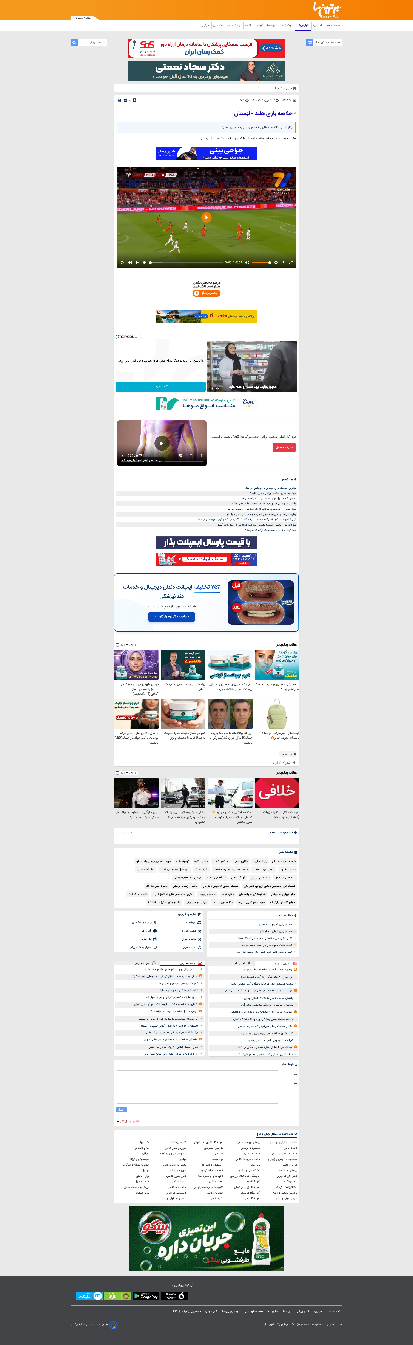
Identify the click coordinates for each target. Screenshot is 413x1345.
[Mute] (217, 388)
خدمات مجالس (214, 1193)
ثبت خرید (161, 387)
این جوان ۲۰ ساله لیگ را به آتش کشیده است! (266, 977)
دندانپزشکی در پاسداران (252, 894)
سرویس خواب (178, 1170)
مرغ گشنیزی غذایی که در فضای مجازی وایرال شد (265, 1054)
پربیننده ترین (187, 963)
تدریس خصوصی (213, 1148)
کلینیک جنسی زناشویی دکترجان (220, 886)
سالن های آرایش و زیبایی (282, 1142)
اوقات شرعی (189, 947)
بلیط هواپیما (260, 861)
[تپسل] (117, 337)
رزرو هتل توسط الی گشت (174, 869)
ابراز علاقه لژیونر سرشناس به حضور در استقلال (172, 1032)
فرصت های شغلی (254, 1311)
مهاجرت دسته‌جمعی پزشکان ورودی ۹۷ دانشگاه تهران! (263, 1019)
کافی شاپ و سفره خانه (210, 1176)
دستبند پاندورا (288, 869)
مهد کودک (217, 1159)
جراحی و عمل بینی (196, 902)
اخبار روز (318, 25)
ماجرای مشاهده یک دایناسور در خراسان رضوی (170, 1039)
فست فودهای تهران (212, 1170)
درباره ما (287, 1311)
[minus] (125, 100)
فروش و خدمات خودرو (136, 1187)
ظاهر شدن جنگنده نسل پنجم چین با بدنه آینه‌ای (266, 1033)
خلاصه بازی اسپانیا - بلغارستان (275, 924)
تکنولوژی (218, 25)
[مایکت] (89, 1297)
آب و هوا (146, 930)
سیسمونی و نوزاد (139, 1159)
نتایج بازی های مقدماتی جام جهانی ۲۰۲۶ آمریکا (265, 938)
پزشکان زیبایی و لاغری (284, 1193)
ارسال (121, 1109)
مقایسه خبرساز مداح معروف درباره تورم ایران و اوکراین (261, 1012)
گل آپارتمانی (238, 877)
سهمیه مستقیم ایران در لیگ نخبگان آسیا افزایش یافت (262, 984)
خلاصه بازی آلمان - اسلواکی (276, 931)
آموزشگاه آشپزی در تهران (208, 1142)
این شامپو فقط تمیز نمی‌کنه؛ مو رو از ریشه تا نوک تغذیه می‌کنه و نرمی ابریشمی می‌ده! (247, 519)
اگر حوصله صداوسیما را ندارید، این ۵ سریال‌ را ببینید (169, 1019)
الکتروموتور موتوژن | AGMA (164, 902)
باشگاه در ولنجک (216, 877)
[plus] (135, 100)
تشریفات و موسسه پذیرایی (208, 1187)
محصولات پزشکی (250, 1148)
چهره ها (272, 25)
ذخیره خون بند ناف (157, 886)
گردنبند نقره (182, 861)
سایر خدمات (142, 1193)
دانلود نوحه (227, 894)
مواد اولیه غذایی (145, 869)
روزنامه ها (190, 922)
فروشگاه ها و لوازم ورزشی (245, 1176)
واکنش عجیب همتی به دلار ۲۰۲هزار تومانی (268, 998)
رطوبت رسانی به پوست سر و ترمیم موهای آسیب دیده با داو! (261, 514)
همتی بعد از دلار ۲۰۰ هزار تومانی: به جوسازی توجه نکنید (165, 976)
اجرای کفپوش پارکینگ (283, 902)
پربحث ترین (142, 963)
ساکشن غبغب (220, 861)
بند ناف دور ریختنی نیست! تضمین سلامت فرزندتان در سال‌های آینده (257, 525)
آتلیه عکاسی (216, 1198)
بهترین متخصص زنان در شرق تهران (173, 894)
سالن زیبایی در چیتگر (283, 894)
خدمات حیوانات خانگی (247, 1159)
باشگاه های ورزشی (249, 1170)
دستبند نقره (201, 861)
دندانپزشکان (290, 1181)
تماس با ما (273, 1311)
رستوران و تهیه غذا (212, 1164)
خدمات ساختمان (176, 1187)
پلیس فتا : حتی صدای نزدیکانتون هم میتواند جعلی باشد (264, 504)
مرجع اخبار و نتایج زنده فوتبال (230, 869)
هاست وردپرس (207, 894)
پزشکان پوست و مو (249, 1142)
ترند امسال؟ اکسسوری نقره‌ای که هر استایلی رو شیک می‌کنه (261, 509)
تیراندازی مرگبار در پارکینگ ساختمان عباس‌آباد (267, 1005)
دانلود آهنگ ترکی (137, 894)
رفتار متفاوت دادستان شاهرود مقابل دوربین (267, 969)
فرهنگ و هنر (234, 25)
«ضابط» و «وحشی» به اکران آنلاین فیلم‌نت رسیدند (169, 1026)
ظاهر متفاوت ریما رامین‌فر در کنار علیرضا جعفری (265, 1026)
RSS (175, 1311)
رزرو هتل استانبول (285, 877)
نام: (295, 1074)
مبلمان (182, 1159)
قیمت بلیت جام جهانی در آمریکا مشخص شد (266, 945)
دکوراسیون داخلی (176, 1176)
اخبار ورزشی (303, 25)
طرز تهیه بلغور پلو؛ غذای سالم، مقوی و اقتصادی (172, 969)
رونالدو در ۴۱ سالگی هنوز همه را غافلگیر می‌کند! (265, 1047)
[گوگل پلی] (146, 1297)
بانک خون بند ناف (222, 902)
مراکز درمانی (290, 1164)
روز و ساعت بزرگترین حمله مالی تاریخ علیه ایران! (171, 1054)
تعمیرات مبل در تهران (174, 1164)
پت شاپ (255, 1164)
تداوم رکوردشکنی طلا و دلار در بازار (179, 990)
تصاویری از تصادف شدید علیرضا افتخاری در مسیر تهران (165, 1004)
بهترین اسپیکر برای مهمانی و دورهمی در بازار (270, 488)
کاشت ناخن (290, 1148)
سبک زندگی (286, 25)
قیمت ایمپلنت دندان (284, 861)
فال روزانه (146, 939)
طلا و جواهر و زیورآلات (173, 1153)
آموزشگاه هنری (251, 1198)
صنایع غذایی (216, 1181)
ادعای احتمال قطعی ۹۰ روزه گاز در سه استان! (173, 1047)
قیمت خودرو (189, 930)
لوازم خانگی (142, 1176)
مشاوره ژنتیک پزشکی (185, 886)
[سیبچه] (174, 1297)
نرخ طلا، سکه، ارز (142, 922)
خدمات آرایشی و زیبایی (284, 1153)
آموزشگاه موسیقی (250, 1193)
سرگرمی (205, 25)
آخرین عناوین (282, 963)
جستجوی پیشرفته (191, 1311)
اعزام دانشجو (142, 1148)
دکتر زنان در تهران (287, 1176)
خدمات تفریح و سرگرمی (135, 1164)
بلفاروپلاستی (241, 861)
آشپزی (260, 25)
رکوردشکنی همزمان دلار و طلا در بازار (178, 983)
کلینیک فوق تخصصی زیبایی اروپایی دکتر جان (270, 886)
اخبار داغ (239, 963)
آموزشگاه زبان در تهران (247, 1187)
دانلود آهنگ (201, 869)
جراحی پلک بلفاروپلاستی (188, 877)
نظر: (295, 1083)
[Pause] (211, 388)
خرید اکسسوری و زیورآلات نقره (153, 861)
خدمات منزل (142, 1181)
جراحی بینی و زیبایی (285, 1198)
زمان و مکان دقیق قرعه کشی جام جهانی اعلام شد (264, 952)
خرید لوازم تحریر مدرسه (251, 902)
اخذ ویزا (144, 1142)
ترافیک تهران (188, 939)
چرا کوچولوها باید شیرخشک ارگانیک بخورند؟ (270, 530)
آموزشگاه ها (253, 1181)
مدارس (219, 1153)
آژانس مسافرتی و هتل (173, 1198)
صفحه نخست (333, 25)
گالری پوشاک (178, 1142)
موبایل (145, 1170)
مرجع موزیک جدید (264, 869)
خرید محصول (284, 447)
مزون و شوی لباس (175, 1148)
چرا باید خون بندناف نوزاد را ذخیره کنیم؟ (273, 493)
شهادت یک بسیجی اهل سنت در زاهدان (270, 1040)
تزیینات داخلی (178, 1181)
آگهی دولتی (211, 1311)
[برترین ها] (326, 10)
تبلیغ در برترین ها (231, 1311)
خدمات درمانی (252, 1153)
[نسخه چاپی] (120, 100)
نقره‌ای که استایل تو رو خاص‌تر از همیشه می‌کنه (269, 498)
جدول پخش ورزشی (140, 947)
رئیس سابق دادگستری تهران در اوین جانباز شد (172, 997)
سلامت (249, 25)
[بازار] (117, 1297)
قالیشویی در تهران (176, 1193)
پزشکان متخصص (287, 1170)
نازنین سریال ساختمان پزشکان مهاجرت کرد (172, 1011)
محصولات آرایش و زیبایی (282, 1159)
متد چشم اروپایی (260, 877)
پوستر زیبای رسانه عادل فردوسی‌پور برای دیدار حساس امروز (258, 991)
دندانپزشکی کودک (286, 1187)
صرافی (145, 1153)
